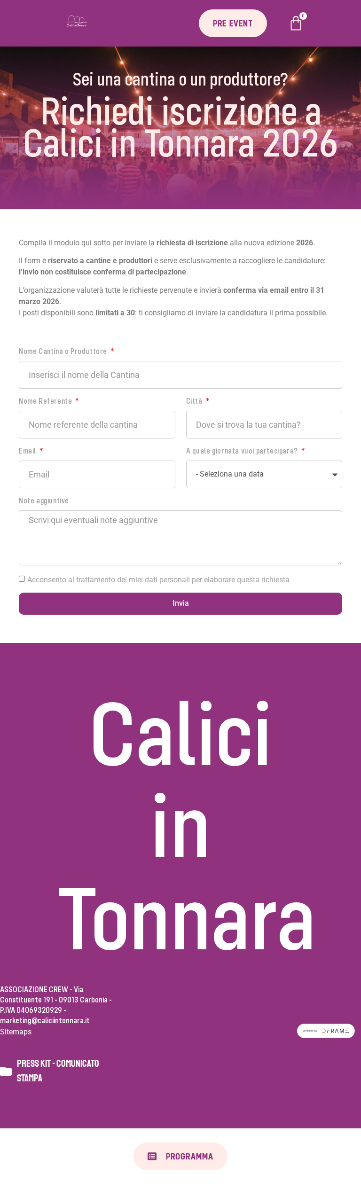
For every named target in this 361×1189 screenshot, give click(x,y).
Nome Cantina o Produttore (64, 351)
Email (28, 450)
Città (195, 401)
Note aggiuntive (44, 500)
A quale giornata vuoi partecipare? (243, 450)
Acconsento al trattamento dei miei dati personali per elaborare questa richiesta (158, 579)
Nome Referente (46, 401)
